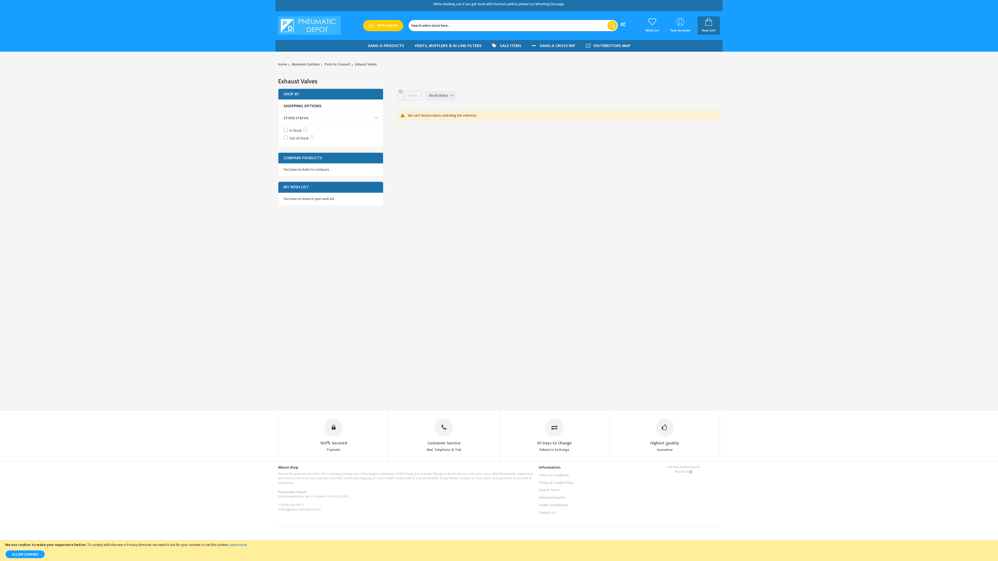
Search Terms (549, 490)
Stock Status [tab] (438, 95)
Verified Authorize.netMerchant (684, 469)
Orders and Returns (553, 505)
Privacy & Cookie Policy (556, 483)
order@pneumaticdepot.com (299, 509)
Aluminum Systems (306, 64)
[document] (499, 550)
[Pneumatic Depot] (309, 25)
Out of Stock (301, 138)
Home (282, 64)
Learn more (238, 545)
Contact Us (547, 513)
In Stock (298, 130)
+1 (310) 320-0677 (291, 505)
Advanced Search (552, 497)
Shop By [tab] (291, 94)
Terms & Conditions (554, 475)
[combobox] (513, 25)
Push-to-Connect (337, 64)
